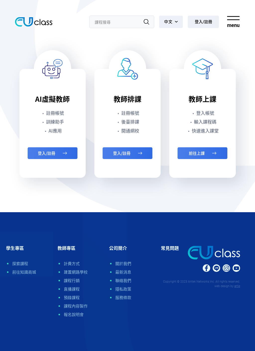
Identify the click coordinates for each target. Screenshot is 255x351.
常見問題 (170, 248)
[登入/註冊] (203, 22)
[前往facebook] (206, 268)
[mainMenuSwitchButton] (233, 21)
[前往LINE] (216, 268)
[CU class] (33, 21)
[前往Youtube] (236, 268)
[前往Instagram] (226, 268)
